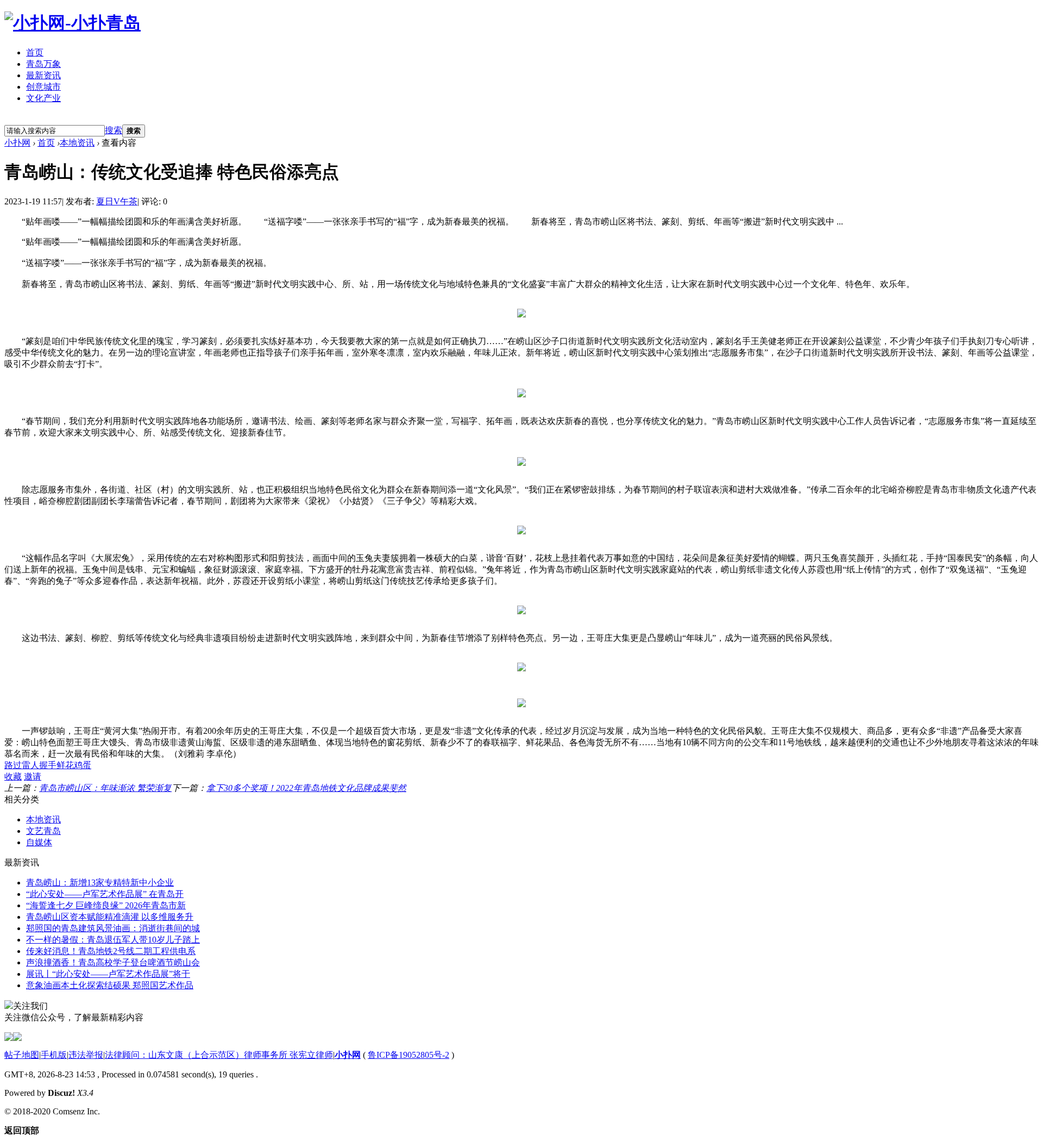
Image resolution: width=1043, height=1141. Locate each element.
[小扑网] (72, 23)
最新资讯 (43, 75)
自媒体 (39, 842)
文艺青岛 (43, 831)
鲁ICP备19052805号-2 (408, 1054)
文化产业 (43, 98)
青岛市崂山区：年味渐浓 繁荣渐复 (105, 788)
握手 (47, 765)
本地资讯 (77, 142)
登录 (75, 118)
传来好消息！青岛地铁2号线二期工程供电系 (111, 951)
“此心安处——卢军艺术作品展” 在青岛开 (105, 894)
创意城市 (43, 86)
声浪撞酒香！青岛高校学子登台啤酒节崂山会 (113, 962)
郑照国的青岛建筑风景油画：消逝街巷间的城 (113, 928)
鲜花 (65, 765)
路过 (13, 765)
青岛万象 (43, 63)
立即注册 (29, 118)
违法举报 (85, 1054)
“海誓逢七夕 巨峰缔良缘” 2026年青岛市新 (106, 905)
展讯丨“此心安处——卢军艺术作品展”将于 (108, 973)
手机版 (54, 1054)
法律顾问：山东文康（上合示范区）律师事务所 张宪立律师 (219, 1054)
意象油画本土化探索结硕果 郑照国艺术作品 (109, 985)
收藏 (13, 776)
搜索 (113, 130)
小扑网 (17, 142)
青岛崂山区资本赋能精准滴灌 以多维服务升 (109, 916)
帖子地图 (21, 1054)
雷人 (30, 765)
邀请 (32, 776)
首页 (34, 52)
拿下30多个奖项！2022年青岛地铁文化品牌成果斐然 (306, 788)
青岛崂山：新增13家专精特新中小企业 (100, 882)
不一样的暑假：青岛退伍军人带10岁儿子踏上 (113, 939)
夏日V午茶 (116, 201)
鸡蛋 (82, 765)
